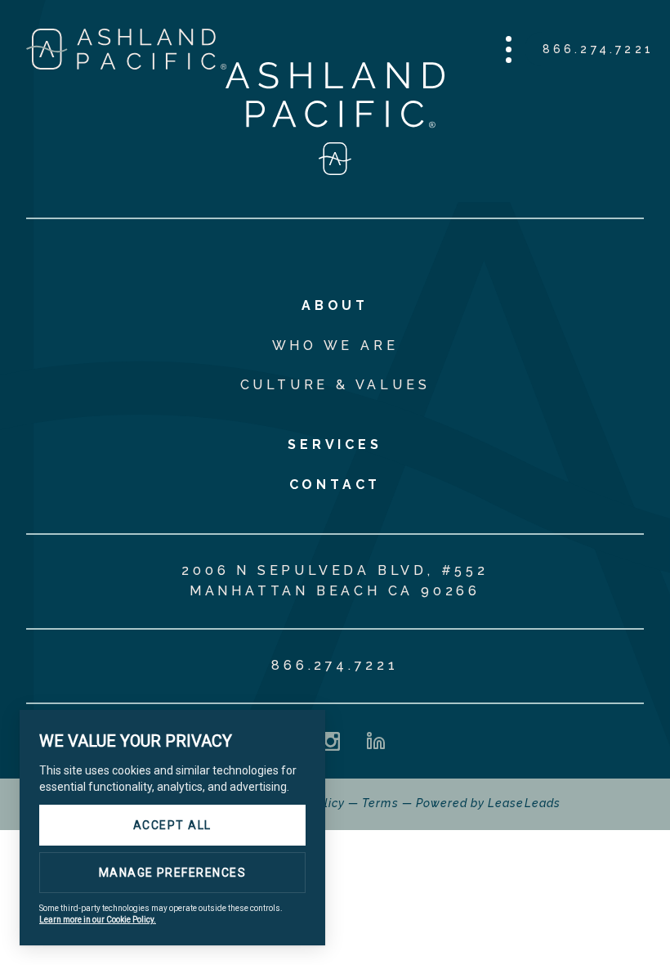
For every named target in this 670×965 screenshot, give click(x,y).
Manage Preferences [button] (173, 872)
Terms (380, 803)
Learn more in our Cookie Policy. (97, 919)
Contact (335, 484)
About (335, 305)
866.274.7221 (598, 49)
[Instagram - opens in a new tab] (330, 741)
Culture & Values (335, 385)
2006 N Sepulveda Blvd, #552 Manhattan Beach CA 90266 (335, 581)
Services (335, 444)
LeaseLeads (524, 803)
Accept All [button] (172, 825)
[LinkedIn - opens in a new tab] (376, 741)
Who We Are (335, 345)
